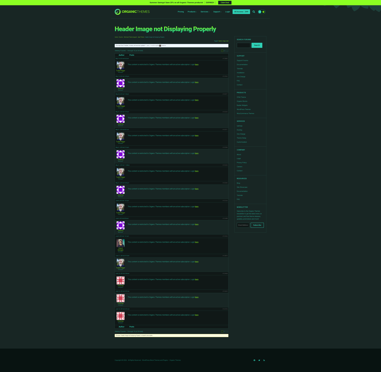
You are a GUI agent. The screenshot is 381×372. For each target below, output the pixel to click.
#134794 (225, 309)
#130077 (225, 94)
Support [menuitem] (216, 12)
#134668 (225, 273)
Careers (239, 167)
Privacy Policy (242, 163)
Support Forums (242, 60)
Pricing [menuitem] (181, 12)
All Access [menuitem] (238, 12)
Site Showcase (242, 187)
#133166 (225, 200)
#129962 (225, 76)
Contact (239, 85)
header (220, 41)
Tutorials (240, 69)
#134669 (225, 291)
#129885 (225, 58)
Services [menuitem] (204, 12)
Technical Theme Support (130, 37)
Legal (239, 158)
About (239, 154)
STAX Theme (241, 97)
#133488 (225, 218)
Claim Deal (225, 3)
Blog (238, 183)
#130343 (225, 112)
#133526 (225, 236)
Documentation (242, 64)
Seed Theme (141, 37)
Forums (121, 37)
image (224, 41)
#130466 (225, 183)
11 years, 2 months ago (151, 45)
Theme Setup (241, 138)
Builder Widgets (242, 105)
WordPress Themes (244, 109)
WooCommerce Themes (245, 113)
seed (227, 41)
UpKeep (239, 126)
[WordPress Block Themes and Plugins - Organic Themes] (136, 12)
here (196, 64)
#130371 (225, 129)
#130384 (225, 147)
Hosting (239, 130)
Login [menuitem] (227, 12)
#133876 (225, 255)
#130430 (225, 165)
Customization (242, 142)
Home (116, 37)
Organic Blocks (242, 101)
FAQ (238, 81)
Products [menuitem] (191, 12)
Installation (240, 73)
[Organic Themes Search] (254, 11)
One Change (241, 77)
